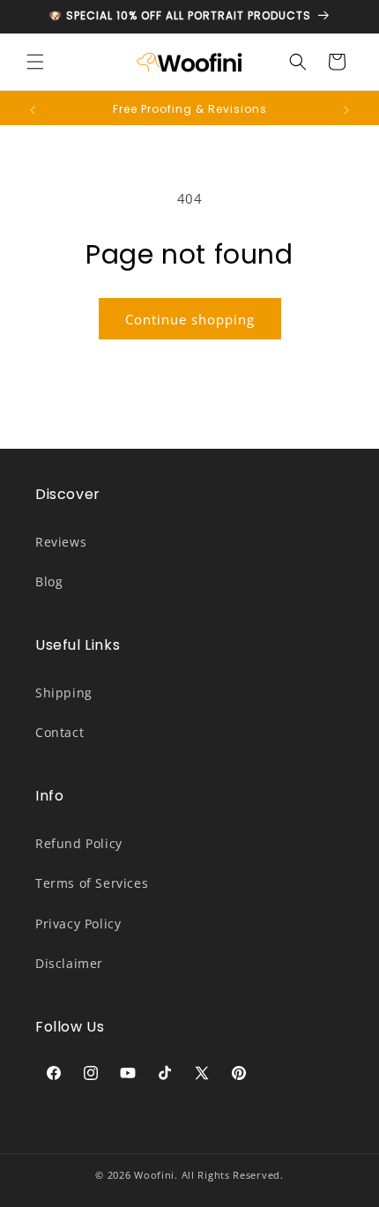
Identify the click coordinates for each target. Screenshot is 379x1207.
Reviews (60, 541)
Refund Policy (79, 843)
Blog (49, 581)
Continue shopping (190, 319)
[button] (35, 61)
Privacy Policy (78, 923)
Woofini (154, 1174)
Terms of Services (91, 883)
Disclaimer (69, 963)
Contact (59, 732)
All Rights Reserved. (233, 1174)
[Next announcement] (346, 110)
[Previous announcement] (32, 110)
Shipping (64, 692)
